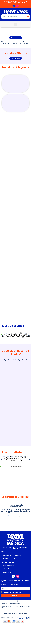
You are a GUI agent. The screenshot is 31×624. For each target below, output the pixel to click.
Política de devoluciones (9, 565)
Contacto (15, 558)
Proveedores (6, 558)
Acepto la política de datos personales (11, 592)
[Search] (28, 16)
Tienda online (17, 555)
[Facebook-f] (13, 6)
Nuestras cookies (7, 572)
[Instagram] (17, 6)
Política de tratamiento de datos (11, 569)
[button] (15, 24)
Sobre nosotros (7, 555)
